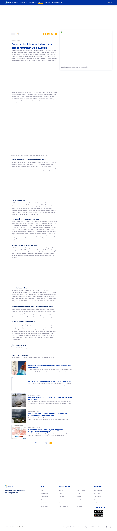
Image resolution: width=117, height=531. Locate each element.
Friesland (61, 493)
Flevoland (79, 506)
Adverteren (44, 506)
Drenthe (61, 490)
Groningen (61, 500)
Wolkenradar (98, 503)
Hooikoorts (97, 496)
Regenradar (44, 496)
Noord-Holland (80, 490)
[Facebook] (106, 526)
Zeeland (79, 496)
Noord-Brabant (63, 506)
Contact (43, 503)
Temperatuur (98, 490)
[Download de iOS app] (98, 511)
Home (42, 490)
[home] (9, 2)
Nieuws (43, 500)
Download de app (99, 507)
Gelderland (61, 496)
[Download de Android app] (98, 515)
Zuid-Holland (80, 500)
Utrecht (78, 493)
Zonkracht (97, 493)
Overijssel (79, 503)
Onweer (96, 500)
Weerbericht (44, 493)
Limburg (61, 503)
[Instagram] (110, 526)
